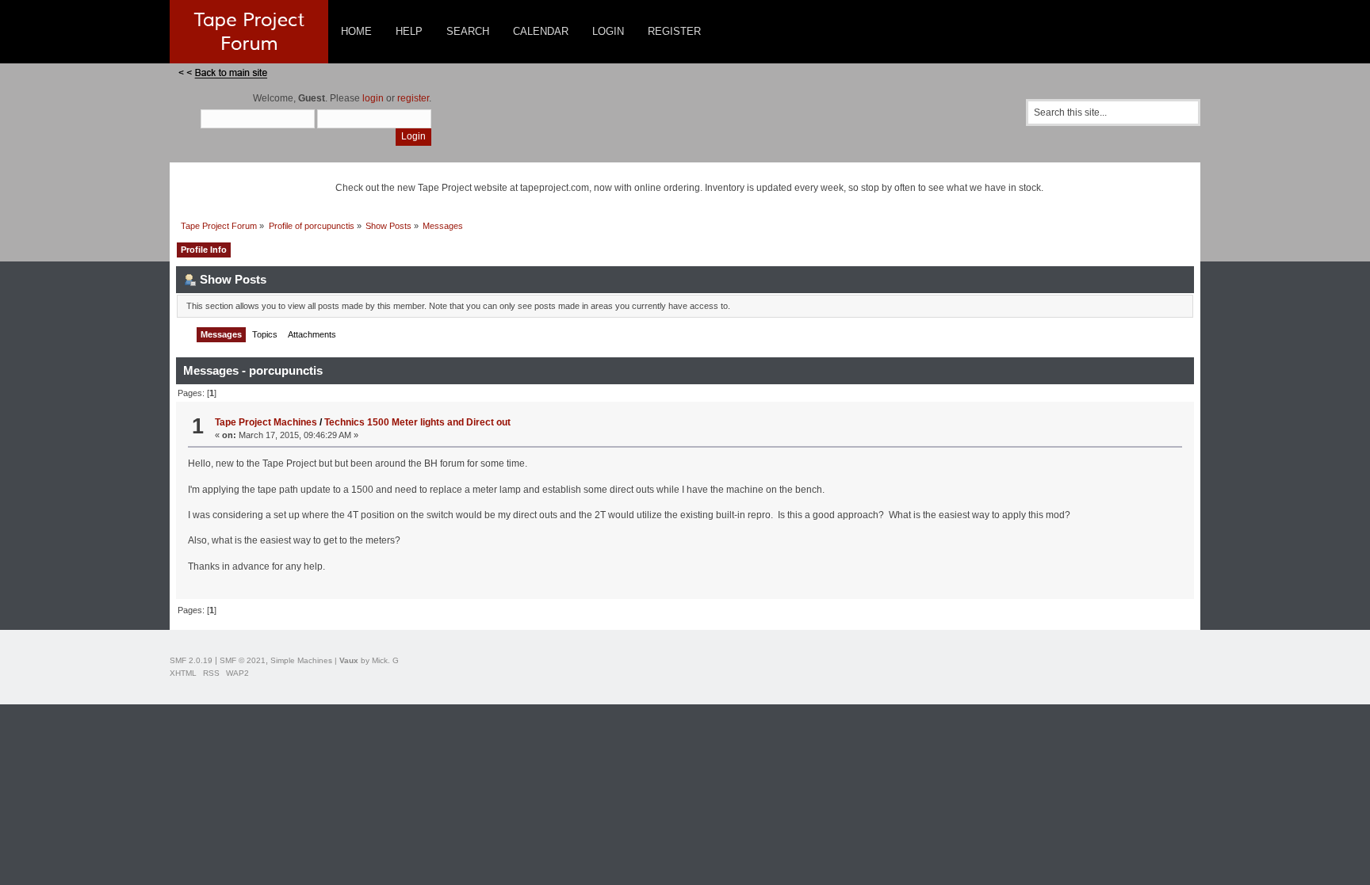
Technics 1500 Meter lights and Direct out (417, 422)
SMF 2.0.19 (191, 660)
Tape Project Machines (266, 422)
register (413, 98)
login (373, 98)
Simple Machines (301, 660)
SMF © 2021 (243, 660)
